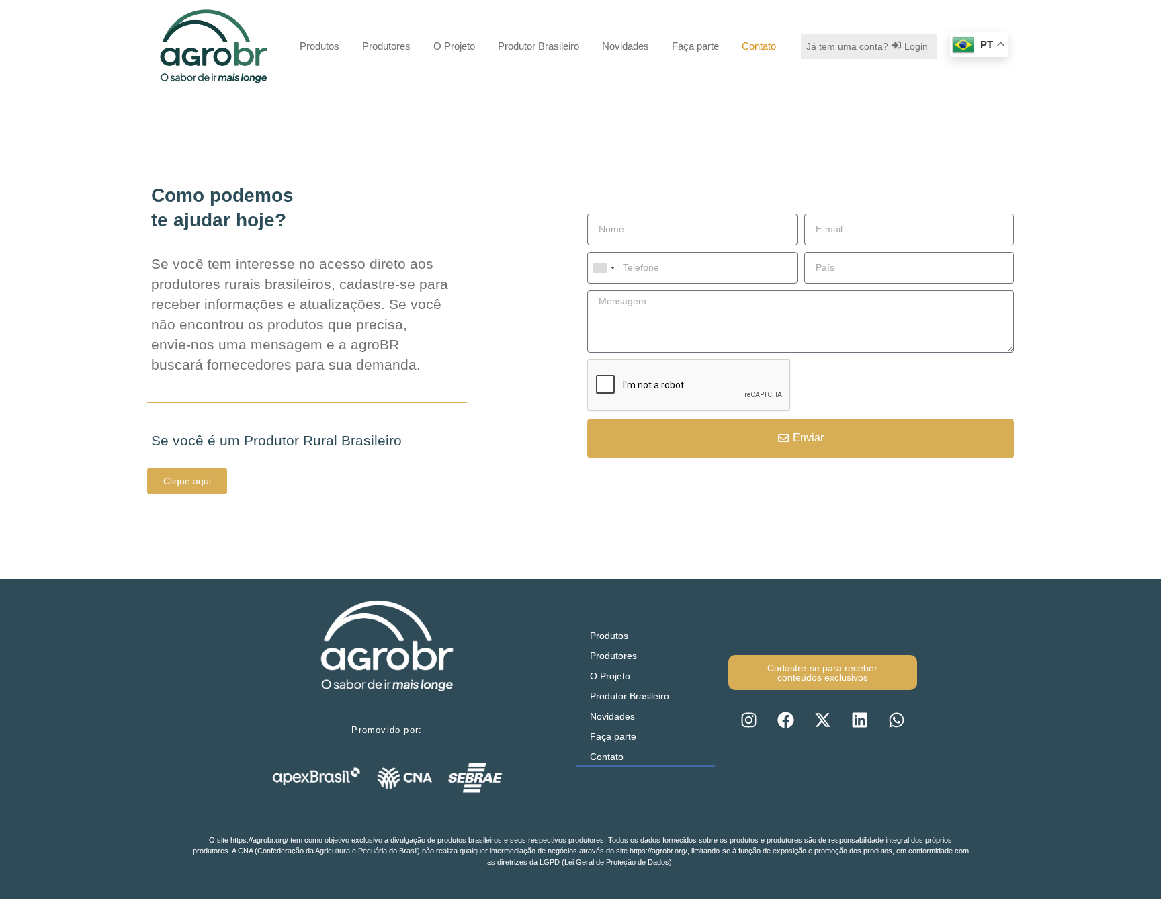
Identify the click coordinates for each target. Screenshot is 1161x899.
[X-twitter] (822, 720)
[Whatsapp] (896, 720)
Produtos (319, 46)
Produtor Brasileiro (538, 46)
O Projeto (454, 46)
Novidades (625, 46)
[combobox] (603, 268)
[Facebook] (785, 720)
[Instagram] (748, 720)
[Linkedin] (859, 720)
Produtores (386, 46)
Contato (759, 46)
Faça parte (695, 46)
